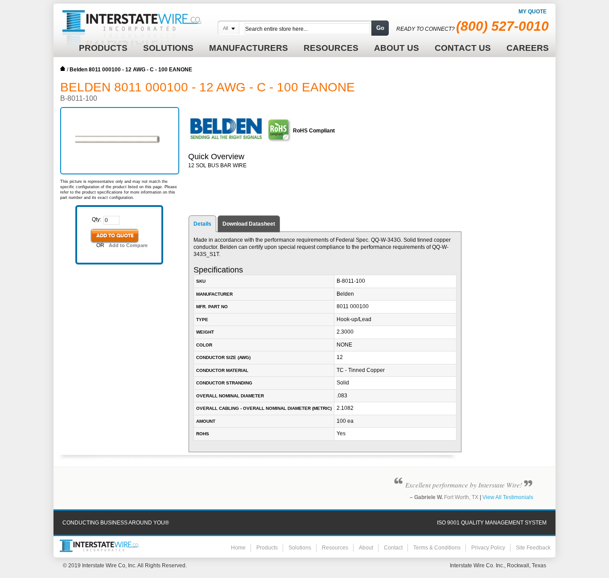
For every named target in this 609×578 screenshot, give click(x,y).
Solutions (299, 548)
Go (380, 28)
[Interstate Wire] (99, 546)
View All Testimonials (507, 497)
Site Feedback (533, 548)
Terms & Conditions (437, 548)
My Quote (532, 11)
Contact (393, 548)
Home (63, 68)
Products (267, 548)
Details (202, 224)
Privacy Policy (488, 548)
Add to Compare (128, 245)
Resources (335, 548)
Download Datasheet (248, 224)
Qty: (96, 219)
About (366, 548)
